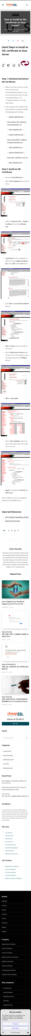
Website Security (8, 768)
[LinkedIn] (15, 530)
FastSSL (4, 931)
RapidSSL (4, 901)
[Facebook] (8, 40)
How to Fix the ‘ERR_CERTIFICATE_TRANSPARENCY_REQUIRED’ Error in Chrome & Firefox (15, 699)
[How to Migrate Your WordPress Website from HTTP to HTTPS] (15, 589)
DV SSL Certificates (10, 869)
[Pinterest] (18, 40)
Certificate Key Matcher (11, 848)
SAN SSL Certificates (7, 961)
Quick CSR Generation (12, 521)
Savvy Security (10, 29)
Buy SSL (15, 723)
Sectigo (4, 910)
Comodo (4, 905)
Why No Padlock (9, 850)
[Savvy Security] (11, 4)
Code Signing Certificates (9, 970)
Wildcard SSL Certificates (12, 866)
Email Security (7, 751)
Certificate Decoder (10, 844)
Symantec (4, 923)
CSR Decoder (8, 838)
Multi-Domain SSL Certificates (10, 957)
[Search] (27, 5)
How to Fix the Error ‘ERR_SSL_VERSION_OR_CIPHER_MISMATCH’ (15, 666)
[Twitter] (13, 40)
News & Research (8, 755)
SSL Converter (9, 841)
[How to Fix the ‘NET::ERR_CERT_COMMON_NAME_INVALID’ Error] (15, 620)
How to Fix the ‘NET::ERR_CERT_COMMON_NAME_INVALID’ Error (15, 634)
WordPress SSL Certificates (9, 974)
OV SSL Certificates (10, 875)
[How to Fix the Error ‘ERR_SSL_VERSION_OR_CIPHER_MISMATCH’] (15, 652)
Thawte (4, 918)
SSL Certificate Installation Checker (17, 517)
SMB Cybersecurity (8, 759)
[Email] (22, 40)
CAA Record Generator (11, 853)
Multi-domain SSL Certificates (13, 878)
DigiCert (4, 927)
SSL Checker (8, 832)
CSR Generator (9, 835)
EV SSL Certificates (10, 872)
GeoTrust (4, 914)
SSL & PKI (15, 14)
